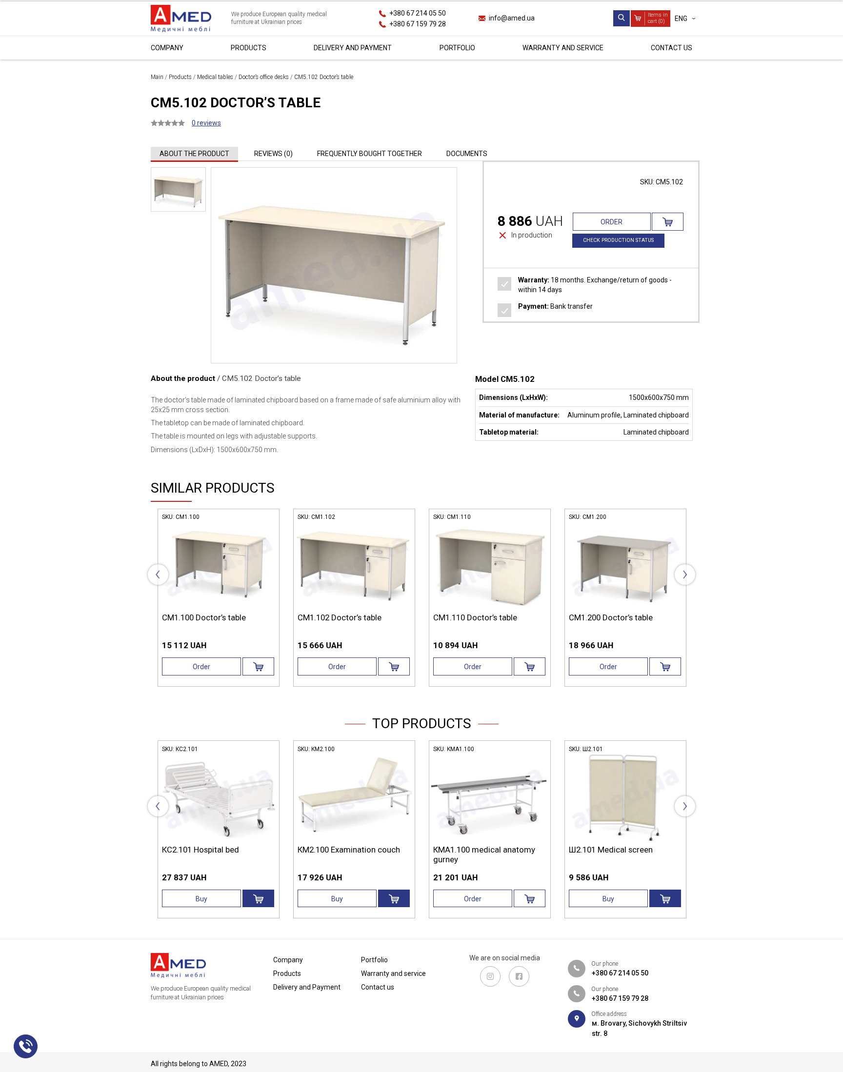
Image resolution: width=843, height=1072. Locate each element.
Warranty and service (562, 48)
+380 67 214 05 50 (417, 13)
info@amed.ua (512, 18)
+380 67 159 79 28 (417, 23)
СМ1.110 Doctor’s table (475, 617)
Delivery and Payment (353, 48)
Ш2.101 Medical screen (611, 849)
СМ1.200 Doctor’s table (611, 617)
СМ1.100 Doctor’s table (204, 617)
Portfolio (457, 48)
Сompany (167, 48)
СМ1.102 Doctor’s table (339, 617)
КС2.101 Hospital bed (200, 849)
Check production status (618, 240)
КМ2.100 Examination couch (349, 849)
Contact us (671, 48)
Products (248, 48)
